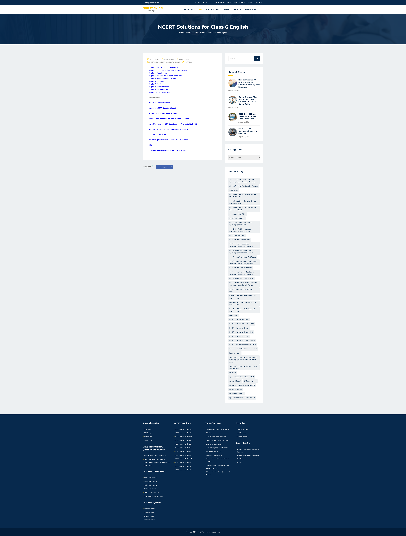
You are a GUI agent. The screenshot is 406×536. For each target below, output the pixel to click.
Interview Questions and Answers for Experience (168, 140)
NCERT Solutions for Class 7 (239, 336)
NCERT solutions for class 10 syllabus (242, 345)
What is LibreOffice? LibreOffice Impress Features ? (169, 119)
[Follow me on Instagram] (209, 2)
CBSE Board (233, 190)
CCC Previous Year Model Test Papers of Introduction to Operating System (243, 262)
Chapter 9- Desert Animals (158, 90)
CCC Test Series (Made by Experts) (216, 436)
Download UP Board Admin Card (153, 496)
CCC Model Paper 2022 (237, 214)
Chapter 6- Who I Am (156, 81)
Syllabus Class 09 (149, 520)
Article (237, 9)
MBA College (148, 436)
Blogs (223, 2)
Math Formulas (241, 433)
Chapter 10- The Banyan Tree (159, 92)
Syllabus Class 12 (149, 508)
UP (192, 9)
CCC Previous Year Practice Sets (240, 268)
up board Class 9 (235, 381)
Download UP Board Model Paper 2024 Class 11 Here (242, 303)
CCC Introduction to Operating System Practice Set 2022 (242, 209)
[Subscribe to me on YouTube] (206, 2)
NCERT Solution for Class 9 (183, 440)
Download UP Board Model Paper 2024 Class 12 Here (242, 310)
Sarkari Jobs (250, 9)
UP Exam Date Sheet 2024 (151, 492)
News (229, 2)
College (216, 2)
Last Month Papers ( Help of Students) (217, 448)
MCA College (148, 440)
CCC (217, 9)
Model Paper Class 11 (150, 481)
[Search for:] (244, 58)
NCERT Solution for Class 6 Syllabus (163, 113)
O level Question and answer (247, 349)
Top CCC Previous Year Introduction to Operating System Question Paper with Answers (242, 359)
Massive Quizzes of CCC (213, 451)
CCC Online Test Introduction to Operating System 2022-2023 (240, 230)
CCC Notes (209, 433)
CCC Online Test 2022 (237, 218)
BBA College (148, 429)
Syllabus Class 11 (149, 512)
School (209, 9)
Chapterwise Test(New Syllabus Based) (217, 440)
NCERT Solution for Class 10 (183, 436)
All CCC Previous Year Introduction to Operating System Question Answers (242, 181)
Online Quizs (258, 2)
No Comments (184, 59)
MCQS (239, 462)
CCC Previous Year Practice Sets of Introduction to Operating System (241, 273)
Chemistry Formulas (243, 429)
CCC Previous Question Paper (239, 240)
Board (235, 2)
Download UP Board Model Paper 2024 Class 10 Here (242, 297)
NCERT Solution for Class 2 (183, 466)
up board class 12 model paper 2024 (242, 398)
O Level (227, 9)
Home (186, 9)
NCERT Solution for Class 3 (183, 462)
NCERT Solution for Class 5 (183, 455)
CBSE (200, 9)
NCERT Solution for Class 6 (170, 62)
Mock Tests (233, 315)
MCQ (150, 145)
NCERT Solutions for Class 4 (183, 459)
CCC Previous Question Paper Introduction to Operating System (241, 245)
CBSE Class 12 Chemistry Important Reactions (247, 131)
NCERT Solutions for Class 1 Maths (241, 324)
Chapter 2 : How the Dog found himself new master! (168, 70)
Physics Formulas (242, 436)
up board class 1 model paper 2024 (241, 377)
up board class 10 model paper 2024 (242, 385)
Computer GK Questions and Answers (155, 456)
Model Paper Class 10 (150, 485)
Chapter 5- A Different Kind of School (162, 79)
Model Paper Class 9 (150, 489)
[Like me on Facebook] (203, 2)
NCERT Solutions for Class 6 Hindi (241, 332)
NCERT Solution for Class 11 (183, 433)
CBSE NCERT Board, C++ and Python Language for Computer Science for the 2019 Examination (157, 462)
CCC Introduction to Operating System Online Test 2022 (242, 202)
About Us (242, 2)
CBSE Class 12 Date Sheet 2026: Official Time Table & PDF (247, 116)
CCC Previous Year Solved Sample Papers (241, 290)
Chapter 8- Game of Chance (159, 87)
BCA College (148, 433)
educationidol (169, 59)
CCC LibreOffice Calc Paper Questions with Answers (170, 129)
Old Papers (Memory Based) (214, 455)
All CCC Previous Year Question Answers (243, 186)
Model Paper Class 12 (150, 477)
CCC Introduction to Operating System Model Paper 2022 (242, 196)
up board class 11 (235, 389)
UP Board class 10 (250, 381)
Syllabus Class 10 (149, 516)
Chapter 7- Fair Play (156, 84)
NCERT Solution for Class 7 (183, 448)
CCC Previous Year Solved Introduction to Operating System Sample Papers (244, 284)
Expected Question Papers (214, 444)
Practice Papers (234, 353)
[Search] (257, 58)
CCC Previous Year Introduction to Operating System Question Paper (241, 252)
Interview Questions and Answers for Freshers (167, 150)
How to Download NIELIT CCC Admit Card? (218, 429)
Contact (249, 2)
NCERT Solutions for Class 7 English (242, 340)
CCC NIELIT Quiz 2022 (157, 135)
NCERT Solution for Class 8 (183, 444)
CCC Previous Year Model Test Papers (242, 257)
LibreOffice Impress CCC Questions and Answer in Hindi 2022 (173, 124)
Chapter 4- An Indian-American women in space (166, 76)
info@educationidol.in (152, 2)
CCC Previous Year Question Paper (241, 278)
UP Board (232, 373)
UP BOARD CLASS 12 (236, 394)
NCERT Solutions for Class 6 (239, 328)
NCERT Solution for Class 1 (183, 470)
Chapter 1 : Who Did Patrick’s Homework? (164, 68)
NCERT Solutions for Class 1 (239, 320)
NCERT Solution (154, 62)
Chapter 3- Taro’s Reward (158, 73)
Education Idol (153, 8)
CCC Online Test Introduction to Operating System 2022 (240, 224)
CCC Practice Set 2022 (237, 236)
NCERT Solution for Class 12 (183, 429)
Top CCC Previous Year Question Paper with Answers (243, 367)
